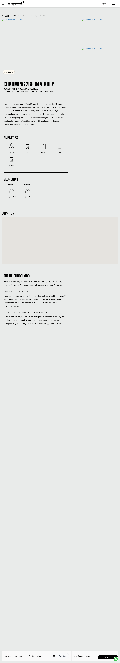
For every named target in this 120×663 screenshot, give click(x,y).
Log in (103, 3)
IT (117, 3)
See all (10, 72)
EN (113, 3)
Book (7, 16)
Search (108, 657)
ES (110, 3)
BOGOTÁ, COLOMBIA (20, 16)
